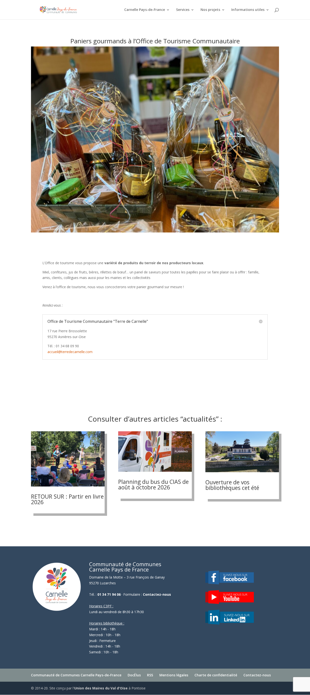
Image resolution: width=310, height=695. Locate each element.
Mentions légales (173, 675)
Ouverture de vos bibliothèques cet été (232, 485)
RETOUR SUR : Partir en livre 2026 (67, 499)
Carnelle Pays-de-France (144, 10)
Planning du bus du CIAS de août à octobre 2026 (153, 484)
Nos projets (210, 10)
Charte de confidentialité (215, 675)
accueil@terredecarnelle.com (70, 351)
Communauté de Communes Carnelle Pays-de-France (76, 675)
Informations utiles (247, 10)
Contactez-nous (157, 594)
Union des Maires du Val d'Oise (101, 688)
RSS (150, 675)
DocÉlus (134, 675)
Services (182, 10)
